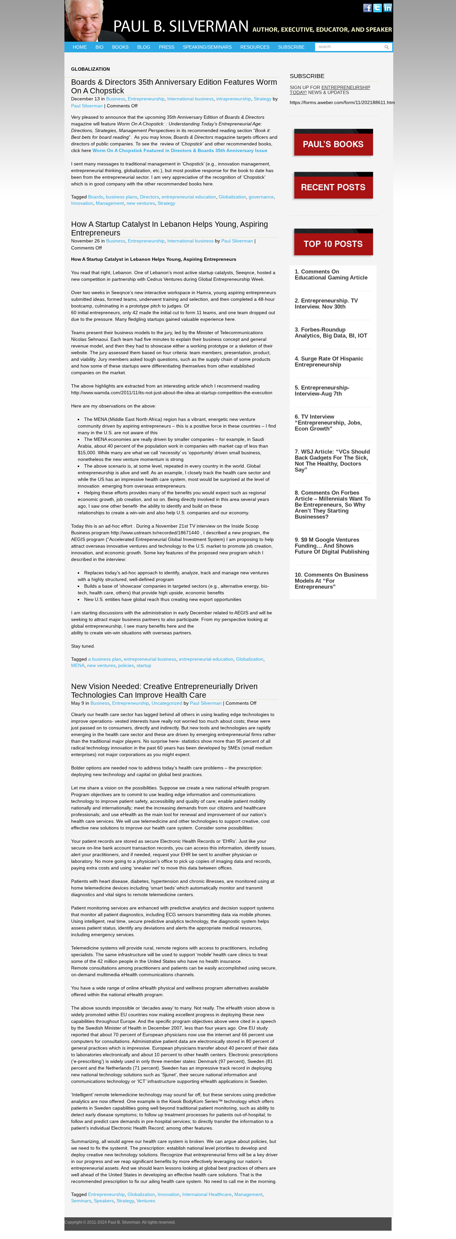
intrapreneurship (233, 98)
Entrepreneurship (146, 98)
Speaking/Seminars (207, 47)
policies (126, 665)
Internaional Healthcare (207, 1194)
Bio (99, 47)
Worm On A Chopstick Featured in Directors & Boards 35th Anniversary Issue (179, 150)
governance (261, 196)
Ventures (146, 1200)
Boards (95, 196)
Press (166, 47)
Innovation (82, 203)
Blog (143, 47)
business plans (121, 196)
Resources (254, 47)
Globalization (232, 196)
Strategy (262, 98)
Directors (149, 196)
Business (115, 98)
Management (110, 203)
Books (120, 47)
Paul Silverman (87, 105)
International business (190, 98)
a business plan (104, 659)
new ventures (141, 203)
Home (80, 47)
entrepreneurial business (150, 659)
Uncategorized (167, 703)
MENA (77, 665)
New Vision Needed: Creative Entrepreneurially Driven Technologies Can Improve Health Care (164, 690)
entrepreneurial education (189, 196)
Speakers (104, 1200)
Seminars (81, 1200)
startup (144, 665)
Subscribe (291, 47)
